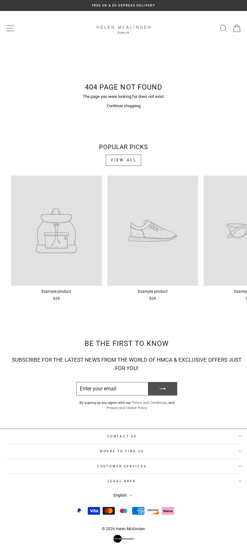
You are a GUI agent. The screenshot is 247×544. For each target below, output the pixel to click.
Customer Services (122, 466)
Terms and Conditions (149, 403)
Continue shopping (124, 105)
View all (124, 160)
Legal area (122, 481)
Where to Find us (122, 451)
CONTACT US (122, 436)
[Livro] (123, 538)
